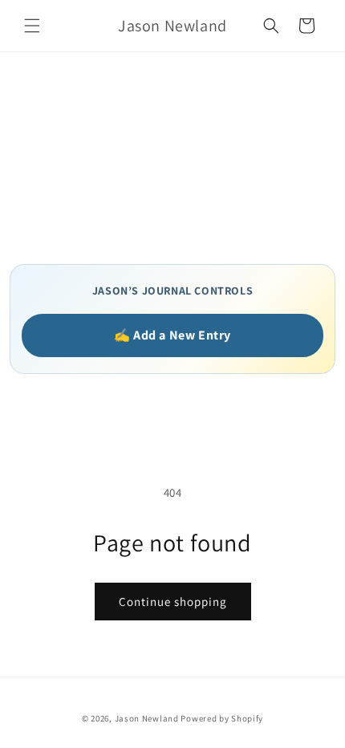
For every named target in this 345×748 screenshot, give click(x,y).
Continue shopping (173, 601)
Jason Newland (147, 718)
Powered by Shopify (222, 718)
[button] (32, 25)
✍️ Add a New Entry (172, 335)
